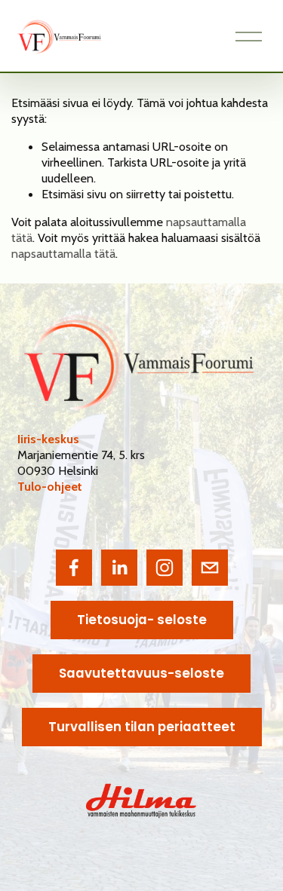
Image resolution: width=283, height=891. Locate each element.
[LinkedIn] (119, 568)
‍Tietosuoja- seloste (142, 620)
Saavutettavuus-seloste (141, 673)
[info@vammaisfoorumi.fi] (210, 568)
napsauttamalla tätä (63, 253)
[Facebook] (74, 568)
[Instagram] (164, 568)
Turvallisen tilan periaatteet (141, 727)
